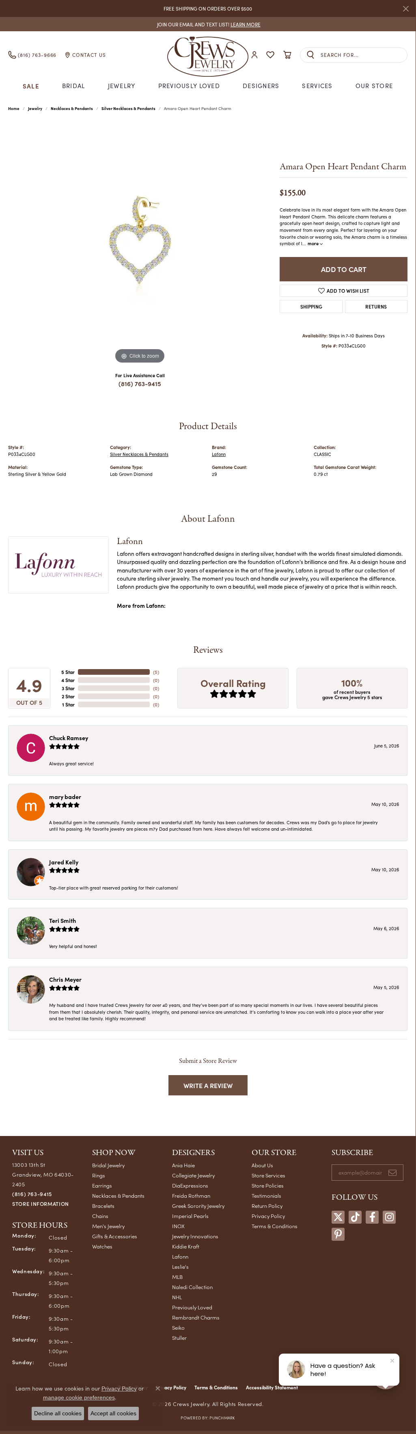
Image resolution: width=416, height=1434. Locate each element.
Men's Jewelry (108, 1226)
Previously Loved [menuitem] (192, 1307)
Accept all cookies (113, 1413)
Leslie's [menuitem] (180, 1266)
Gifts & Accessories (114, 1236)
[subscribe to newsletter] (392, 1172)
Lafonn (219, 454)
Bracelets (103, 1205)
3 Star (68, 688)
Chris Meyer (65, 979)
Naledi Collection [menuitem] (192, 1287)
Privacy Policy (268, 1216)
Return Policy (267, 1205)
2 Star (68, 696)
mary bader (65, 797)
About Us (262, 1165)
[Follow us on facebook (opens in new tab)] (372, 1217)
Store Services (268, 1175)
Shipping (311, 306)
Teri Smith (62, 920)
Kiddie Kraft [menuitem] (185, 1246)
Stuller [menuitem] (179, 1337)
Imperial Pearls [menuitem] (190, 1216)
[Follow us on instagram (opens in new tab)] (389, 1217)
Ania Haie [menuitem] (183, 1165)
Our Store (374, 86)
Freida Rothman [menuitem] (191, 1195)
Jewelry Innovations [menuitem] (195, 1236)
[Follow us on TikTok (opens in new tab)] (355, 1217)
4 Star (68, 680)
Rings (98, 1175)
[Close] (406, 9)
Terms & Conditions (274, 1226)
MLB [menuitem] (177, 1277)
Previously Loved (189, 86)
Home (13, 108)
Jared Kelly (63, 862)
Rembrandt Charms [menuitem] (196, 1317)
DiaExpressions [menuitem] (190, 1185)
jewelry (35, 108)
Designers (261, 86)
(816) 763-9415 (140, 383)
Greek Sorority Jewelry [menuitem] (198, 1205)
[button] (254, 55)
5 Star (68, 672)
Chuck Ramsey (68, 738)
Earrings (102, 1185)
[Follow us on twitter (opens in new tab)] (338, 1217)
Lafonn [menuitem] (180, 1256)
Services (317, 86)
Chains (100, 1216)
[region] (140, 244)
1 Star (68, 704)
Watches (102, 1246)
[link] (208, 24)
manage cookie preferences (79, 1397)
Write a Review (208, 1085)
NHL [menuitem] (177, 1297)
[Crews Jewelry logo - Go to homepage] (207, 54)
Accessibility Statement (272, 1387)
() (156, 672)
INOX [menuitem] (178, 1226)
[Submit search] (310, 55)
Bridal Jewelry (108, 1165)
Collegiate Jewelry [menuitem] (193, 1175)
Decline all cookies (58, 1413)
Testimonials (266, 1195)
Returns (376, 306)
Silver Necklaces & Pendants (128, 108)
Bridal (73, 86)
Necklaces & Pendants (72, 108)
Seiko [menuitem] (178, 1327)
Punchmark (222, 1418)
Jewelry (122, 86)
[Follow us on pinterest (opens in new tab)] (338, 1234)
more (314, 243)
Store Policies (268, 1185)
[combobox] (364, 55)
